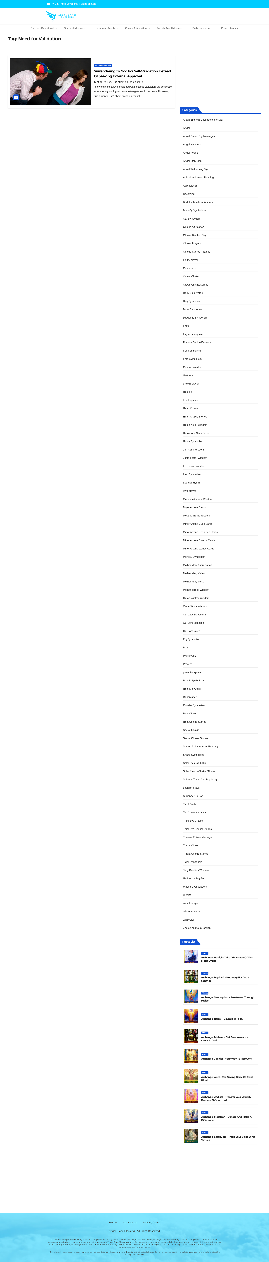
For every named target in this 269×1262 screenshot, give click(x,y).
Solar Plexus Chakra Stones (199, 771)
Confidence (189, 268)
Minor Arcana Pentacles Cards (200, 532)
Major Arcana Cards (194, 507)
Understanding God (194, 878)
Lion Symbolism (192, 474)
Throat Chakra (191, 845)
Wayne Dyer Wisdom (195, 886)
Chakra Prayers (192, 243)
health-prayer (190, 400)
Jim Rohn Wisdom (193, 449)
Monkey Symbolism (194, 557)
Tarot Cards (189, 804)
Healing (187, 392)
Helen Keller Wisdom (195, 425)
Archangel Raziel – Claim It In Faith (222, 1018)
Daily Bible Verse (193, 293)
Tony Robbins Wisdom (196, 870)
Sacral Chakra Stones (195, 738)
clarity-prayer (190, 260)
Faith (186, 326)
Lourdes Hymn (191, 482)
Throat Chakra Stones (195, 853)
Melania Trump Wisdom (196, 515)
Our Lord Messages (74, 27)
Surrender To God (103, 65)
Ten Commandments (194, 812)
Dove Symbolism (192, 309)
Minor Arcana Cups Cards (197, 524)
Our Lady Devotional (42, 27)
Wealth (187, 895)
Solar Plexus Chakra (195, 763)
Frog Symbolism (192, 359)
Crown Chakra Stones (195, 284)
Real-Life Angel (192, 688)
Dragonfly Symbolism (195, 317)
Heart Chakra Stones (195, 416)
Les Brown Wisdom (194, 466)
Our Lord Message (193, 623)
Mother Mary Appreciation (197, 565)
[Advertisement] (220, 78)
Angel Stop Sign (192, 161)
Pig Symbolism (191, 639)
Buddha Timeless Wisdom (198, 202)
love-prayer (189, 491)
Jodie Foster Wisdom (195, 458)
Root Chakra (190, 713)
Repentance (190, 697)
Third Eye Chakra (193, 820)
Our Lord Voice (191, 631)
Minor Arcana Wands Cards (198, 548)
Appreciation (190, 185)
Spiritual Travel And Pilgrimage (200, 779)
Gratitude (188, 375)
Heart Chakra (190, 408)
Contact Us (130, 1222)
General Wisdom (192, 367)
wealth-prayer (191, 903)
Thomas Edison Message (197, 837)
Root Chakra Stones (194, 721)
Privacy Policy (151, 1222)
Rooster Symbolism (194, 705)
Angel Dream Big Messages (199, 136)
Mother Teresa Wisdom (196, 590)
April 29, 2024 (105, 82)
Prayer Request (230, 27)
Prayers (187, 664)
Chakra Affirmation (136, 27)
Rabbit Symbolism (193, 680)
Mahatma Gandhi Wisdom (197, 499)
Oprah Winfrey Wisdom (196, 598)
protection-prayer (192, 672)
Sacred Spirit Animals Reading (200, 746)
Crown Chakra (191, 276)
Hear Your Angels (105, 27)
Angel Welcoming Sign (196, 169)
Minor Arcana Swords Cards (199, 540)
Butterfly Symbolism (194, 210)
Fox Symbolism (192, 350)
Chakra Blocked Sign (195, 235)
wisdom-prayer (191, 911)
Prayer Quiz (189, 655)
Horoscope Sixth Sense (196, 433)
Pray (185, 647)
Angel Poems (190, 152)
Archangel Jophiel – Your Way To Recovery (226, 1058)
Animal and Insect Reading (198, 177)
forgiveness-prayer (193, 334)
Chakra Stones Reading (196, 251)
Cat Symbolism (191, 218)
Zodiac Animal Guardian (196, 928)
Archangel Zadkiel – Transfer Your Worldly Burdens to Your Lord (226, 1098)
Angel (186, 128)
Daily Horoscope (201, 27)
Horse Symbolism (193, 441)
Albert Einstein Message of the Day (203, 119)
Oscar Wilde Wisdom (195, 606)
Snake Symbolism (193, 754)
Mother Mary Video (193, 573)
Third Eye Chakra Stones (197, 829)
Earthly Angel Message (169, 27)
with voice (188, 919)
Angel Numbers (192, 144)
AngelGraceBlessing (130, 82)
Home (113, 1222)
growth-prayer (191, 383)
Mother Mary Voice (193, 581)
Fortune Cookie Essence (197, 342)
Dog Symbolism (192, 301)
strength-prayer (191, 787)
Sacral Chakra (191, 730)
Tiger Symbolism (192, 862)
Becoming (189, 194)
